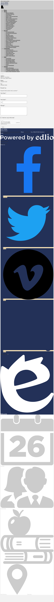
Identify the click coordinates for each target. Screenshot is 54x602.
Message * (3, 105)
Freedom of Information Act (11, 51)
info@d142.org (6, 133)
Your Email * (3, 99)
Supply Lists (8, 43)
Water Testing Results (10, 55)
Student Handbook (10, 36)
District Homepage (10, 67)
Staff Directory (9, 28)
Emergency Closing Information (12, 46)
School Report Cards (10, 53)
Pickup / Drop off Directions (12, 16)
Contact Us (8, 29)
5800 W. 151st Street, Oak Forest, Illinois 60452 (11, 132)
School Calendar (9, 44)
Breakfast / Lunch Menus (11, 37)
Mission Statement (9, 12)
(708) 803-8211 (48, 132)
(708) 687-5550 (27, 132)
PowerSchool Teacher (10, 59)
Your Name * (3, 93)
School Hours (9, 15)
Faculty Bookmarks (10, 65)
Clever (7, 64)
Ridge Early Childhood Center (12, 69)
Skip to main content (5, 1)
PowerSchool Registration (11, 33)
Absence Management (10, 61)
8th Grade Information (10, 20)
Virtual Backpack (9, 39)
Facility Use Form (9, 54)
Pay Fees (8, 34)
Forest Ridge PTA (9, 49)
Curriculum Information (11, 22)
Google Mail (8, 58)
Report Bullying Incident (11, 47)
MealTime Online (9, 35)
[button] (5, 11)
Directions (29, 594)
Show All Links (4, 143)
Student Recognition (10, 25)
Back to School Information (11, 18)
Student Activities (9, 24)
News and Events (9, 27)
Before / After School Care (11, 41)
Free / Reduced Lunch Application (13, 40)
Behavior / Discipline (10, 23)
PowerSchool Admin (10, 60)
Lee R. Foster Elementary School (13, 71)
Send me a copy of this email (8, 117)
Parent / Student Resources (11, 21)
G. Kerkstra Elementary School (12, 70)
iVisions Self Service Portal (11, 63)
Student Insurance (9, 42)
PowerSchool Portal (10, 32)
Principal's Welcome (10, 14)
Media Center (8, 17)
